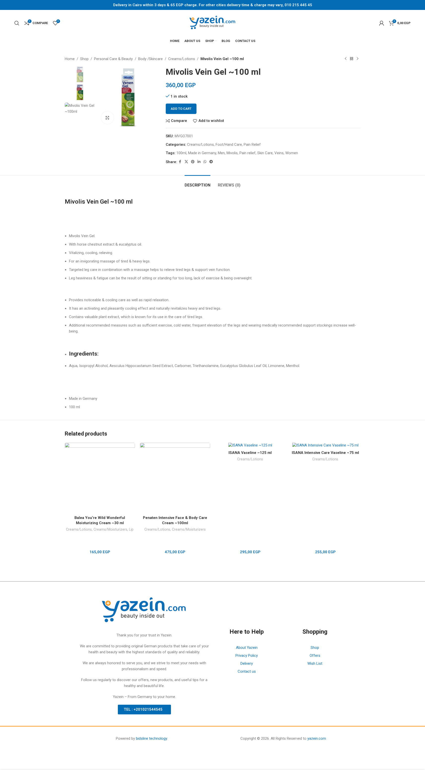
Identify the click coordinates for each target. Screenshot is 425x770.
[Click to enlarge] (107, 117)
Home (70, 59)
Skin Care (265, 153)
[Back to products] (352, 59)
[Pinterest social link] (193, 161)
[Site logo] (212, 22)
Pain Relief (252, 144)
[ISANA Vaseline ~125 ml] (250, 445)
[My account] (382, 23)
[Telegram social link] (211, 161)
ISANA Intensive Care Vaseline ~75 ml (325, 452)
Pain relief (247, 153)
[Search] (17, 23)
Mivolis (232, 153)
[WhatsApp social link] (205, 161)
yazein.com (316, 738)
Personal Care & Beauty (113, 59)
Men (221, 153)
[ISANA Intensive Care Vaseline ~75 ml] (325, 445)
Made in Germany (202, 153)
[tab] (197, 182)
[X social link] (186, 161)
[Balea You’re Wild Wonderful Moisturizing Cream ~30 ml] (100, 478)
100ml (181, 153)
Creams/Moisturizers (110, 529)
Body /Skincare (150, 59)
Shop (84, 59)
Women (291, 153)
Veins (279, 153)
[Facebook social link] (180, 161)
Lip (131, 529)
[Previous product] (346, 59)
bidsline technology (151, 738)
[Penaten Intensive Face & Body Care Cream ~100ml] (175, 478)
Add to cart (181, 108)
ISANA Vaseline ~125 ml (250, 452)
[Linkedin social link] (199, 161)
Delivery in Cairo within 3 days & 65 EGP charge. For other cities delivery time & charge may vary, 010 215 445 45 (212, 5)
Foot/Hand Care (229, 144)
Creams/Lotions (181, 59)
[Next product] (357, 59)
